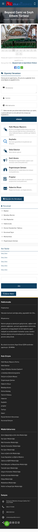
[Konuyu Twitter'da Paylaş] (18, 67)
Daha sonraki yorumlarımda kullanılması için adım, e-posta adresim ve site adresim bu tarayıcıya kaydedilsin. (19, 112)
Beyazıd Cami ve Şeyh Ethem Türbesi (22, 19)
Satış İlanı (4, 253)
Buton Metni (9, 294)
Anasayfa (6, 19)
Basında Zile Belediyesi (13, 199)
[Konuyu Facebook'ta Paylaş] (15, 67)
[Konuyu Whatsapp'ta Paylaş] (22, 67)
